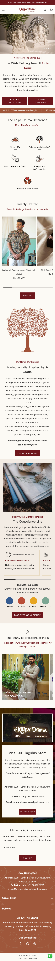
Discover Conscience (40, 101)
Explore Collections (14, 101)
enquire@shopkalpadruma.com (32, 888)
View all (27, 295)
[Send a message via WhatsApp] (50, 956)
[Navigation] (3, 10)
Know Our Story (27, 453)
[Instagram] (27, 943)
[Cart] (51, 10)
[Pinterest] (34, 943)
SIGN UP (27, 858)
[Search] (45, 10)
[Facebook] (20, 943)
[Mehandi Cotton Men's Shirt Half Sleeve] (19, 241)
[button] (43, 48)
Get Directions (27, 812)
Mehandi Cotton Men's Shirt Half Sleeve (18, 272)
